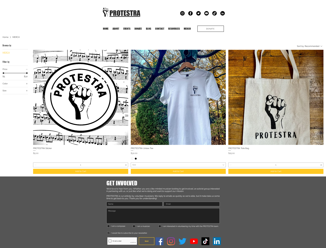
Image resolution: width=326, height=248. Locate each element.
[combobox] (178, 164)
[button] (126, 29)
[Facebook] (190, 13)
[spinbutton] (81, 165)
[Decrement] (35, 165)
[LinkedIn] (222, 13)
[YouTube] (206, 13)
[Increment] (126, 165)
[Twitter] (198, 13)
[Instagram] (182, 13)
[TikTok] (214, 13)
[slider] (3, 73)
